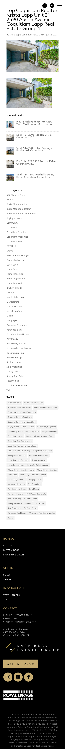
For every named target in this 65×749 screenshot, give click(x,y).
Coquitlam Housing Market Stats (39, 436)
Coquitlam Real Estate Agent (20, 441)
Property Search (13, 555)
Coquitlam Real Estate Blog (19, 450)
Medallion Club (14, 311)
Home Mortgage (39, 460)
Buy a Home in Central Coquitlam (22, 412)
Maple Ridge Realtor (16, 479)
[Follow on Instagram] (7, 677)
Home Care (12, 269)
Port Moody (12, 338)
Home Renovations (16, 465)
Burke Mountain (14, 402)
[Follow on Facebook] (28, 677)
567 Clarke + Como (15, 195)
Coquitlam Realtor (15, 241)
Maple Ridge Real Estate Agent (33, 474)
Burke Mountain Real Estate (19, 407)
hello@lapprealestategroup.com (19, 622)
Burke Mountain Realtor (18, 208)
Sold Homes (39, 503)
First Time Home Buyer (17, 255)
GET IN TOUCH (21, 664)
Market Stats (12, 301)
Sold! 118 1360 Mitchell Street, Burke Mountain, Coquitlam (35, 176)
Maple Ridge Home (16, 297)
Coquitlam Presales (16, 232)
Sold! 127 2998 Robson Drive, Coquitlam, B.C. (34, 136)
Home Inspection (15, 273)
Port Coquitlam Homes (17, 334)
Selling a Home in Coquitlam (19, 503)
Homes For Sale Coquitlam (38, 465)
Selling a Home (14, 362)
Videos (9, 390)
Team (6, 600)
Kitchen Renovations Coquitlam (21, 470)
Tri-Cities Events (30, 508)
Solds (7, 575)
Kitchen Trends (14, 287)
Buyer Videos (11, 550)
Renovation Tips (14, 357)
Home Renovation (15, 283)
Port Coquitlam (14, 329)
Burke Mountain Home (33, 402)
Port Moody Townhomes (18, 348)
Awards (10, 199)
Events (9, 250)
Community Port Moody (18, 431)
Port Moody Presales (16, 343)
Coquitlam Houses (15, 436)
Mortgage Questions (16, 484)
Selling (8, 580)
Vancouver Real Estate (17, 513)
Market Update (14, 306)
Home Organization (16, 278)
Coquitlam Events (49, 431)
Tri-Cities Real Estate (16, 385)
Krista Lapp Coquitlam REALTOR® (27, 34)
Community (12, 222)
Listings (10, 292)
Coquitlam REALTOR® (42, 450)
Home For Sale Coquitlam (18, 460)
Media (9, 315)
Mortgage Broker (35, 479)
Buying (7, 546)
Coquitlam (11, 227)
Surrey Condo (13, 371)
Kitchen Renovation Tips (47, 470)
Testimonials (12, 380)
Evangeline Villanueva (17, 455)
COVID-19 (11, 246)
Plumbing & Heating (16, 325)
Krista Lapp (12, 474)
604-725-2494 (10, 618)
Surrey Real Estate (15, 376)
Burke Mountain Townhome (45, 407)
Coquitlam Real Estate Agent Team (22, 446)
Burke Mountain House (18, 204)
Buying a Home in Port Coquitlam (22, 422)
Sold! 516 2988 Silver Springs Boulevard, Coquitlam (34, 149)
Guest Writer (12, 264)
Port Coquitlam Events (17, 489)
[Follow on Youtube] (18, 677)
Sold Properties (14, 366)
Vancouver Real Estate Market (42, 513)
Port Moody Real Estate (36, 494)
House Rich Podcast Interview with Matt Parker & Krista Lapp (35, 123)
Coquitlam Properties (17, 236)
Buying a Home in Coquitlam (20, 417)
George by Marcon (15, 260)
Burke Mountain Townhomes (21, 213)
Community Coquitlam (46, 426)
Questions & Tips (15, 352)
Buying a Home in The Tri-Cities (21, 426)
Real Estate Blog (14, 498)
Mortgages (11, 320)
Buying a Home (14, 218)
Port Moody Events (15, 494)
